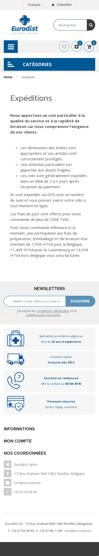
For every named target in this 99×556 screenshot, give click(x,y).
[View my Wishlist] (64, 46)
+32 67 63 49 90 (25, 492)
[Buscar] (91, 25)
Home (8, 77)
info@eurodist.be (27, 483)
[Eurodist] (25, 25)
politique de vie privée (43, 315)
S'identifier (64, 5)
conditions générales (53, 311)
